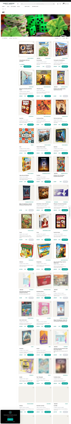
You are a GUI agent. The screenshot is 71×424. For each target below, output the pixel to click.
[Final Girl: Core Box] (44, 394)
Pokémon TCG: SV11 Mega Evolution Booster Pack (59, 176)
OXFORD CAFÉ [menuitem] (35, 6)
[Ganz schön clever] (27, 309)
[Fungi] (27, 221)
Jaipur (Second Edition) (24, 175)
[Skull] (44, 309)
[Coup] (44, 221)
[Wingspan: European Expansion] (61, 193)
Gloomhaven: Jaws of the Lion (42, 203)
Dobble (20, 377)
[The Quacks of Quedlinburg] (61, 49)
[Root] (61, 280)
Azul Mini (55, 405)
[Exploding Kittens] (44, 280)
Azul (20, 146)
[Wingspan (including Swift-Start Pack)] (27, 78)
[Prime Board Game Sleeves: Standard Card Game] (27, 280)
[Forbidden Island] (61, 366)
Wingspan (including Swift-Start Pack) (25, 89)
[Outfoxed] (27, 251)
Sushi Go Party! (57, 232)
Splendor (55, 146)
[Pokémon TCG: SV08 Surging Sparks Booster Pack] (61, 78)
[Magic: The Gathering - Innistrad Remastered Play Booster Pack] (27, 193)
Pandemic (21, 348)
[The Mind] (44, 164)
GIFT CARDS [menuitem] (13, 6)
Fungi (20, 232)
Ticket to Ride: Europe (41, 146)
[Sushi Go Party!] (61, 221)
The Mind (38, 175)
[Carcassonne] (44, 49)
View (21, 66)
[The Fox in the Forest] (61, 107)
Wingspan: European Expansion (60, 203)
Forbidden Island (57, 377)
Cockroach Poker (40, 118)
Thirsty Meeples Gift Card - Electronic (24, 61)
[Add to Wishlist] (33, 42)
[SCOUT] (44, 337)
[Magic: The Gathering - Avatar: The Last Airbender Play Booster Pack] (61, 309)
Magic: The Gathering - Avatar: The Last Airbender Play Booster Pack (60, 321)
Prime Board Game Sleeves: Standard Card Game (24, 292)
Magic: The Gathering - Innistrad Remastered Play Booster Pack (25, 204)
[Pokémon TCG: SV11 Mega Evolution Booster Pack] (61, 164)
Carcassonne (39, 60)
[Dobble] (27, 366)
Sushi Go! (21, 118)
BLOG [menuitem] (18, 6)
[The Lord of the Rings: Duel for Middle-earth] (61, 251)
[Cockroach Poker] (44, 107)
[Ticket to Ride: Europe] (44, 136)
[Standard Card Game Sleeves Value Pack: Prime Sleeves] (61, 337)
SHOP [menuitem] (3, 6)
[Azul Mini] (61, 394)
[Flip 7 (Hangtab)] (44, 366)
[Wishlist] (60, 4)
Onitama (21, 405)
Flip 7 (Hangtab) (40, 377)
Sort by (10, 38)
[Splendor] (61, 136)
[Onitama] (27, 394)
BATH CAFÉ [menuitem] (27, 6)
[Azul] (27, 136)
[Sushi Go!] (27, 107)
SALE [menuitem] (8, 6)
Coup (38, 232)
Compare (56, 38)
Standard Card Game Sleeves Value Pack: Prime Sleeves (61, 349)
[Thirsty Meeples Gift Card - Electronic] (27, 49)
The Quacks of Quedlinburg (59, 60)
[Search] (53, 4)
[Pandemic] (27, 337)
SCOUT (38, 348)
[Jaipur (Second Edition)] (27, 164)
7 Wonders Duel (40, 88)
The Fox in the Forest (58, 118)
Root (55, 291)
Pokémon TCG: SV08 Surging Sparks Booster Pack (59, 89)
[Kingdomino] (44, 251)
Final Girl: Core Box (40, 405)
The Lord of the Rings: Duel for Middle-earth (60, 262)
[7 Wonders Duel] (44, 78)
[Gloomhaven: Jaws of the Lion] (44, 193)
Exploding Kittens (40, 291)
